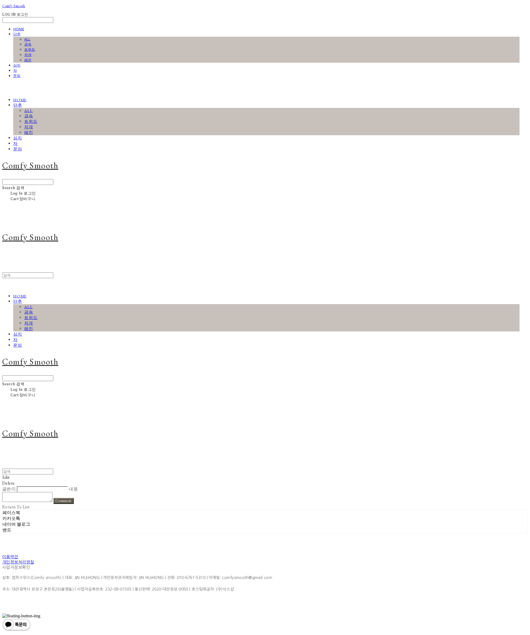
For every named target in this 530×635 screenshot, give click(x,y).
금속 (27, 44)
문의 (16, 75)
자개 (27, 54)
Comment (63, 501)
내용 (73, 489)
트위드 (29, 49)
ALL (27, 39)
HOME (18, 28)
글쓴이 (9, 489)
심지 (16, 65)
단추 (16, 33)
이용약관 (10, 557)
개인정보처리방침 (18, 562)
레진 (27, 59)
